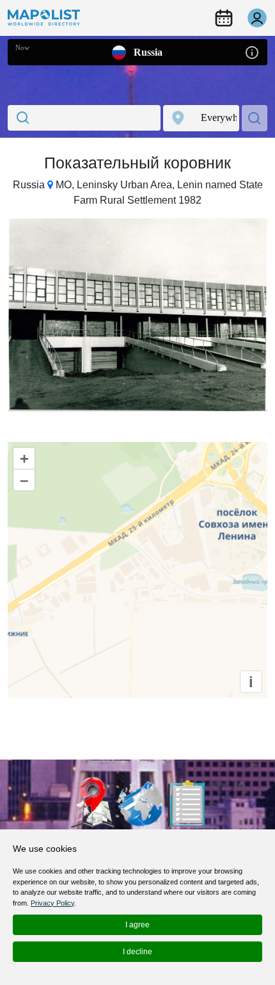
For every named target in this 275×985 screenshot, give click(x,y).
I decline (137, 951)
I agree (137, 924)
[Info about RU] (252, 51)
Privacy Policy (52, 903)
